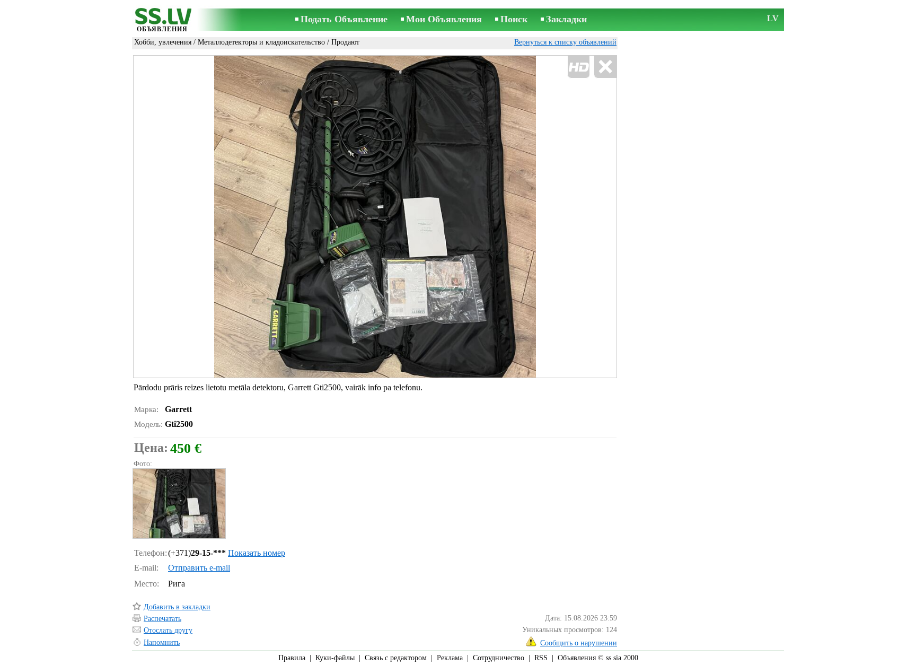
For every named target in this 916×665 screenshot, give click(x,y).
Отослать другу (168, 630)
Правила (291, 658)
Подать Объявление (344, 19)
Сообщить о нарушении (578, 643)
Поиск (513, 19)
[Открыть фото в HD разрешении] (375, 216)
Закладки (566, 19)
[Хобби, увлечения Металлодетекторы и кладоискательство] (179, 503)
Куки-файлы (335, 658)
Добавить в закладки (177, 607)
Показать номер (256, 552)
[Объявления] (162, 20)
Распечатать (162, 619)
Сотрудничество (498, 658)
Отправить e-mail (199, 567)
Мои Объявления (444, 19)
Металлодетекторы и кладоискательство (261, 42)
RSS (541, 658)
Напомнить (162, 642)
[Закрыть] (605, 67)
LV (773, 18)
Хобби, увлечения (162, 42)
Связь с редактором (396, 658)
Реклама (450, 658)
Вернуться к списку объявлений (565, 42)
